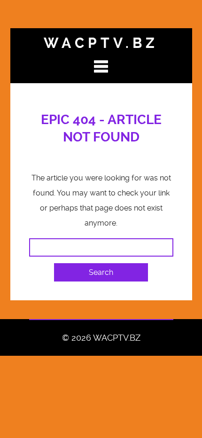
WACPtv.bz (101, 43)
